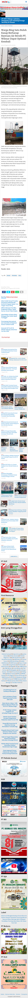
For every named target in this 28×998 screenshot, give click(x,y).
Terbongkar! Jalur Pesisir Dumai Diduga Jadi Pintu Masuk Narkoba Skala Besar (17, 502)
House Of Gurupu (20, 675)
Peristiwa (14, 275)
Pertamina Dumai (7, 659)
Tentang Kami (24, 994)
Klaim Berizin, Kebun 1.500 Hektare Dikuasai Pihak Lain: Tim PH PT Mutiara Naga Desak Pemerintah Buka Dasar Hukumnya (10, 706)
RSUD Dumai (5, 666)
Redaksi (2, 994)
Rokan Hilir (19, 921)
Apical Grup (16, 654)
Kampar (8, 917)
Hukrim (3, 917)
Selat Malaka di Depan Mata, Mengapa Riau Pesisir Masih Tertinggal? (16, 530)
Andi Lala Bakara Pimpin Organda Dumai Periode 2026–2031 (10, 698)
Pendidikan (5, 921)
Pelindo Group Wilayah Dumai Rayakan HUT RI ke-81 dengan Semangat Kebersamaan (9, 369)
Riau (20, 275)
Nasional (5, 919)
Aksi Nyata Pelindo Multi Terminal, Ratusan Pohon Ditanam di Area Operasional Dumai (8, 548)
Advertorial (4, 916)
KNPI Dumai (14, 663)
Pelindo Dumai (6, 654)
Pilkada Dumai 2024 (12, 681)
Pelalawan (23, 919)
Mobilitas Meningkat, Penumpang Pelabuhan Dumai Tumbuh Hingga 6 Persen (9, 475)
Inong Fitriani (12, 665)
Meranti (24, 917)
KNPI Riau (17, 659)
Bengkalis (10, 916)
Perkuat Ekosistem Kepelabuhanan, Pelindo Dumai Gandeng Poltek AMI (14, 451)
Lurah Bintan (17, 668)
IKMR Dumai (5, 677)
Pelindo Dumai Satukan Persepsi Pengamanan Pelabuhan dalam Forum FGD (21, 498)
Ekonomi (24, 916)
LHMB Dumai (23, 666)
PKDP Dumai (7, 679)
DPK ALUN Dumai (17, 657)
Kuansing (19, 917)
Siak (15, 923)
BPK (18, 673)
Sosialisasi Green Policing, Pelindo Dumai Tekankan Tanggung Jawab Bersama (17, 511)
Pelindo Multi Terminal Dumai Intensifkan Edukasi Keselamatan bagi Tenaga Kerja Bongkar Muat (10, 387)
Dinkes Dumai (14, 656)
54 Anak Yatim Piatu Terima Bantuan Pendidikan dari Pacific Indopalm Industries (9, 539)
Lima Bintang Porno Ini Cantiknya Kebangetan (9, 690)
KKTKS (12, 677)
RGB (12, 666)
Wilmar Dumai (11, 673)
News (2, 11)
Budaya (15, 916)
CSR (16, 666)
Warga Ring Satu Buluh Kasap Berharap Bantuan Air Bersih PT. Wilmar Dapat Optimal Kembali (14, 36)
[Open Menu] (26, 2)
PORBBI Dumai (17, 679)
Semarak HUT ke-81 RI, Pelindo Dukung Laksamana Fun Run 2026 (18, 359)
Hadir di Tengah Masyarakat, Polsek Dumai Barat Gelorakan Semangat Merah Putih (9, 432)
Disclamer (18, 994)
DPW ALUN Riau (14, 661)
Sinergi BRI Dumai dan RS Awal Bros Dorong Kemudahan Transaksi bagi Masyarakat (9, 414)
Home (2, 25)
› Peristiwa (10, 25)
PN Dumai (21, 665)
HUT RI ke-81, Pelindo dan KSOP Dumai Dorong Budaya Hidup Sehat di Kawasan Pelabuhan (9, 378)
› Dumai (6, 25)
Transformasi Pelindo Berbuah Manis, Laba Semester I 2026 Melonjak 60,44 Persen (7, 497)
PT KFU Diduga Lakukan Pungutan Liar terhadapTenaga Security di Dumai (13, 20)
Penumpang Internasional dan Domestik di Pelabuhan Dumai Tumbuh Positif (9, 351)
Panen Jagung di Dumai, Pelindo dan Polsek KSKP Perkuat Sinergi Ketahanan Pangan (9, 753)
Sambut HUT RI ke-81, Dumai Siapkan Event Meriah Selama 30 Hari (9, 466)
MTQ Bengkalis (12, 670)
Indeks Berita (14, 556)
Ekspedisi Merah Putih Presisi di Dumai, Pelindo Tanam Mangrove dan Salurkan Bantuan (10, 423)
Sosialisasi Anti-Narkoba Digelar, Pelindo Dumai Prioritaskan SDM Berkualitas (10, 521)
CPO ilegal (10, 675)
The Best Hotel (16, 682)
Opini (18, 919)
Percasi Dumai (16, 672)
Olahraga (13, 919)
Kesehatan (14, 917)
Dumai (8, 275)
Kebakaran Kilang (21, 677)
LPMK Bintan (7, 668)
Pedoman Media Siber (10, 994)
